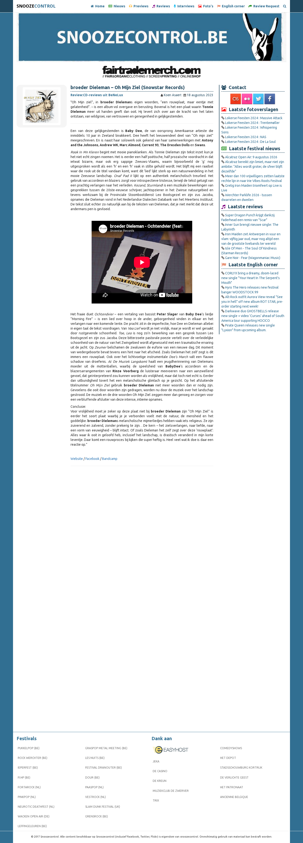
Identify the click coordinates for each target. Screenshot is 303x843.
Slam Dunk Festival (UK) (102, 806)
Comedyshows (231, 748)
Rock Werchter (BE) (32, 757)
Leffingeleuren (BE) (32, 826)
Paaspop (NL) (94, 787)
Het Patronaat (231, 787)
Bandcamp (109, 459)
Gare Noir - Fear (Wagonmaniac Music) (252, 258)
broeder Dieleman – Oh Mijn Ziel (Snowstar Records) (128, 87)
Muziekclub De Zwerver (171, 790)
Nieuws (118, 6)
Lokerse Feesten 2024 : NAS (245, 137)
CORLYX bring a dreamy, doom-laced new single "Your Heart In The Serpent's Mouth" (250, 278)
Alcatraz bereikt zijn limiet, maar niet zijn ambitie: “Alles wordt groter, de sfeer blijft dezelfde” (252, 166)
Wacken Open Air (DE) (33, 816)
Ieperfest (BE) (28, 767)
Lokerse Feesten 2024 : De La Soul (250, 142)
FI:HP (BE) (24, 777)
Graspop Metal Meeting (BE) (106, 748)
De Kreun (159, 780)
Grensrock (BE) (96, 816)
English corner (232, 6)
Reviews (162, 6)
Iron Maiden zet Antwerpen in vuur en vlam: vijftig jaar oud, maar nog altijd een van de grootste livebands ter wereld (251, 238)
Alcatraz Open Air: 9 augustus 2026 (251, 157)
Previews (140, 6)
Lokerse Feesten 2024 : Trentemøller (252, 123)
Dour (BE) (92, 777)
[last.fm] (236, 99)
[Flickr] (247, 99)
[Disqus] (142, 539)
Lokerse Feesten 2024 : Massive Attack (253, 118)
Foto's (207, 6)
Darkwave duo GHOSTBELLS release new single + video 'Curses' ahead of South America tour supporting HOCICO (252, 315)
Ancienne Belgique (234, 796)
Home (99, 6)
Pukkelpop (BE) (29, 748)
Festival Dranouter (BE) (103, 767)
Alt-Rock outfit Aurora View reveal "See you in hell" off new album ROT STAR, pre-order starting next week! (252, 301)
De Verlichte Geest (234, 777)
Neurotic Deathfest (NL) (36, 806)
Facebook (92, 459)
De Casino (160, 771)
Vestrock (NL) (95, 796)
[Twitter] (258, 99)
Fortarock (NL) (29, 787)
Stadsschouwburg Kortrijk (241, 767)
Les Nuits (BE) (95, 757)
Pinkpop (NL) (27, 796)
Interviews (185, 6)
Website (77, 459)
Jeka (156, 761)
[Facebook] (270, 99)
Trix (156, 800)
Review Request (265, 6)
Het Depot (228, 757)
